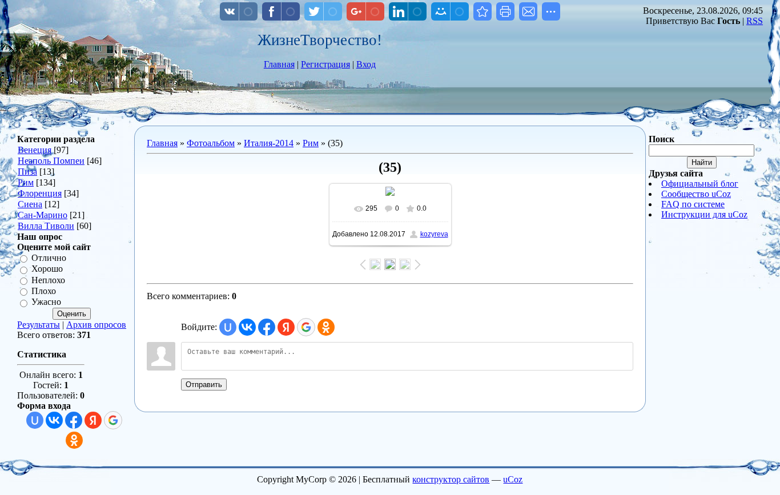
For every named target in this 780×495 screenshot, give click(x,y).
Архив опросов (96, 324)
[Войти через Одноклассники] (74, 440)
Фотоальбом (211, 143)
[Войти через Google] (113, 420)
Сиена (30, 204)
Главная (279, 64)
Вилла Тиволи (46, 226)
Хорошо (47, 269)
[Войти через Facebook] (73, 420)
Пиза (27, 171)
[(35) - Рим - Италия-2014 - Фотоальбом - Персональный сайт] (482, 11)
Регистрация (325, 64)
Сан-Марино (42, 215)
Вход (366, 64)
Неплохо (48, 280)
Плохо (43, 291)
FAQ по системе (693, 204)
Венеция (34, 150)
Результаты (38, 324)
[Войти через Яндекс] (93, 420)
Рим (26, 182)
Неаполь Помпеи (51, 161)
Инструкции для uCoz (704, 214)
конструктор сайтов (450, 479)
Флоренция (40, 193)
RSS (754, 21)
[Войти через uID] (34, 420)
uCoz (512, 479)
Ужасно (46, 302)
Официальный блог (699, 183)
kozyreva (434, 234)
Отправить (204, 384)
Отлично (48, 258)
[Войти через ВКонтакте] (54, 420)
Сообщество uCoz (696, 194)
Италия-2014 (268, 143)
